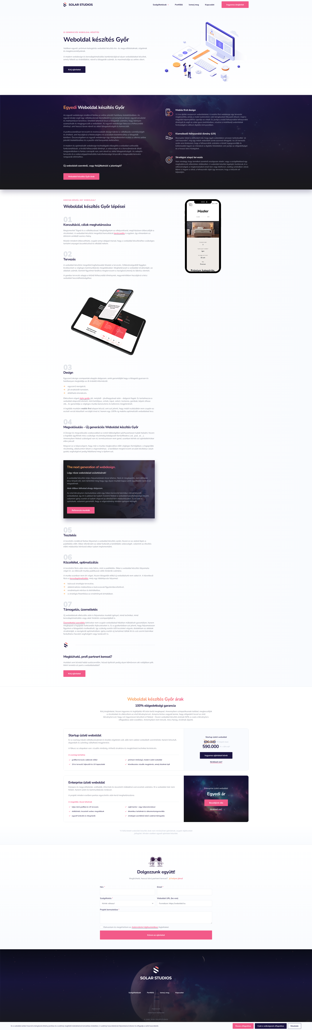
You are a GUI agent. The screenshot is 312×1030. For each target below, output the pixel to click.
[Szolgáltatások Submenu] (169, 4)
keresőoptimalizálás (79, 578)
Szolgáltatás (106, 898)
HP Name (63, 846)
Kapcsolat (209, 4)
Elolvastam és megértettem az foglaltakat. (136, 927)
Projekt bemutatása (109, 910)
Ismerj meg (194, 4)
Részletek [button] (294, 1026)
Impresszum (156, 1009)
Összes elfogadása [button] (243, 1026)
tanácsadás (119, 233)
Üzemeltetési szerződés (74, 622)
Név (102, 887)
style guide (85, 398)
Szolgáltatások (160, 4)
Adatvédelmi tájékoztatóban (145, 927)
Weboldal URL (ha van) (167, 898)
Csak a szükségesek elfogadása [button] (271, 1026)
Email (160, 887)
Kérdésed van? (216, 762)
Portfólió (179, 4)
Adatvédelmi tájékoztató (156, 1012)
